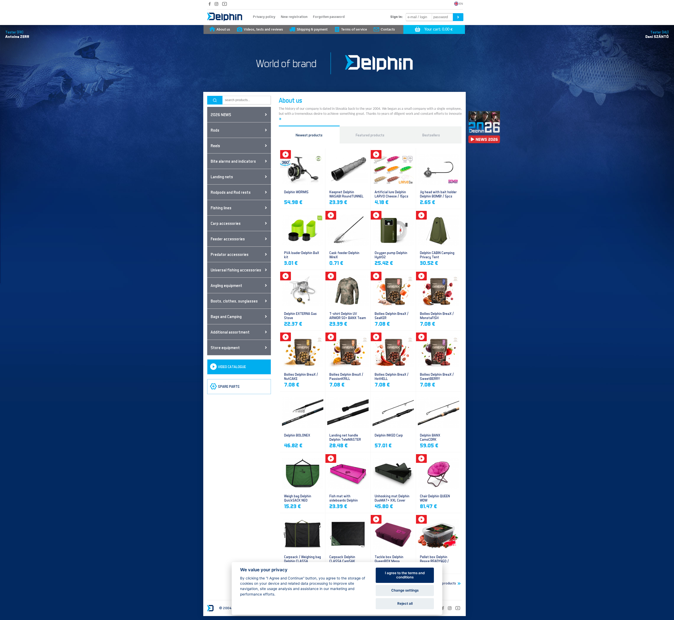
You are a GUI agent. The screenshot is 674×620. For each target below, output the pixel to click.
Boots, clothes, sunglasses (234, 301)
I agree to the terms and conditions (405, 575)
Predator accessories (230, 254)
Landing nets (222, 176)
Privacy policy (264, 16)
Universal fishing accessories (236, 269)
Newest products (309, 135)
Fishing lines (221, 207)
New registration (294, 16)
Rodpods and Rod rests (231, 192)
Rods (215, 130)
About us (223, 29)
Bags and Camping (226, 316)
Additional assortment (230, 332)
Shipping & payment (312, 29)
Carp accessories (226, 223)
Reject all (405, 603)
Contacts (388, 29)
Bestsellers (431, 135)
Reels (215, 145)
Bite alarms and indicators (233, 161)
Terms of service (354, 29)
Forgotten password (329, 16)
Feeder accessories (228, 238)
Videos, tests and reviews (263, 29)
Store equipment (225, 347)
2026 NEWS (221, 114)
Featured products (370, 135)
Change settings (405, 590)
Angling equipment (226, 285)
